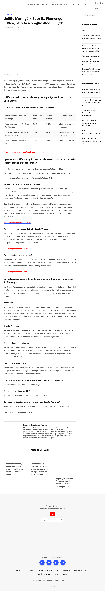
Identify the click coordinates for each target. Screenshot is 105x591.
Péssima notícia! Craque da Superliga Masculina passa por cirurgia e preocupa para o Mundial (39, 469)
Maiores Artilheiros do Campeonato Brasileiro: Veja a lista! (91, 141)
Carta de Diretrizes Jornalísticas (44, 570)
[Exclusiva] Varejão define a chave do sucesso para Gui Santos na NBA (91, 71)
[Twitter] (49, 562)
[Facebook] (42, 562)
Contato (66, 570)
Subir (53, 587)
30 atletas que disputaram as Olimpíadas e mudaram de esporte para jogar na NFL (91, 48)
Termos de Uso (79, 570)
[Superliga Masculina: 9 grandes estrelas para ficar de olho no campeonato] (65, 467)
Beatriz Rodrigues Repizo (35, 425)
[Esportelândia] (14, 6)
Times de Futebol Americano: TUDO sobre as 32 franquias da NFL (91, 102)
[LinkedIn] (63, 562)
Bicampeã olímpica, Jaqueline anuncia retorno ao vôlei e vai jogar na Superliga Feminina (14, 469)
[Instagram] (56, 562)
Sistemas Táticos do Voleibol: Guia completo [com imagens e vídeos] (91, 92)
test (83, 30)
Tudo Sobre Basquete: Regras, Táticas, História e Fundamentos (90, 113)
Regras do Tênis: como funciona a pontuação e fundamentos (90, 123)
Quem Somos (21, 570)
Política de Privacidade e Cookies (52, 574)
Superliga (8, 14)
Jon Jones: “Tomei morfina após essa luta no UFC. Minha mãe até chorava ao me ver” (91, 38)
